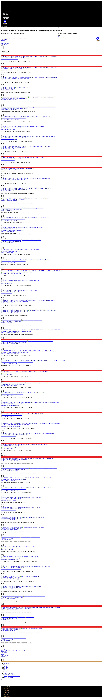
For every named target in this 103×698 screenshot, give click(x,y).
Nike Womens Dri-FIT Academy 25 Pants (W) (11, 273)
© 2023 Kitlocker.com (9, 677)
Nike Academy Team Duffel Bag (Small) (10, 559)
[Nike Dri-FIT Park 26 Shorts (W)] (23, 392)
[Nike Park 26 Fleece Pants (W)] (22, 413)
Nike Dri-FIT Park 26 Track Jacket (8, 190)
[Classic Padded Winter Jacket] (18, 546)
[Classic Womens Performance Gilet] (17, 168)
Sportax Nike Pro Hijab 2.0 (7, 539)
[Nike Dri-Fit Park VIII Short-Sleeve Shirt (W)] (28, 56)
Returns (5, 668)
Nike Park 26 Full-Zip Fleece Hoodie (9, 220)
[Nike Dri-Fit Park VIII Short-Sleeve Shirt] (26, 477)
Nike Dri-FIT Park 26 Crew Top (8, 148)
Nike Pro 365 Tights (5, 619)
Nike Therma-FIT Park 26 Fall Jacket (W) (10, 405)
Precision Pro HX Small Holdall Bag (9, 363)
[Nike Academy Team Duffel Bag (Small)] (20, 556)
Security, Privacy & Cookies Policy (12, 676)
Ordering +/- (61, 36)
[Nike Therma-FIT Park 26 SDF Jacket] (28, 310)
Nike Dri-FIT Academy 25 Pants (8, 262)
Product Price (4, 44)
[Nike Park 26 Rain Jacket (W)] (21, 320)
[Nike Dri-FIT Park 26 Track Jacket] (27, 188)
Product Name (4, 39)
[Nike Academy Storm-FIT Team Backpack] (21, 586)
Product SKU (4, 40)
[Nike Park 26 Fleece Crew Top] (22, 208)
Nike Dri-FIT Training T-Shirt (7, 89)
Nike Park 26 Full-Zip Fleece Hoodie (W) (10, 343)
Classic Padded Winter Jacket (7, 549)
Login (5, 666)
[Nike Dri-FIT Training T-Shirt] (15, 87)
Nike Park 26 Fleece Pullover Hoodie (9, 200)
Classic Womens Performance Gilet (8, 171)
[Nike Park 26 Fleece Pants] (20, 280)
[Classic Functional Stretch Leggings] (21, 628)
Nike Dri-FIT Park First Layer (7, 231)
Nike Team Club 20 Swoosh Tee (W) (9, 385)
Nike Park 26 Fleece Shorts (7, 252)
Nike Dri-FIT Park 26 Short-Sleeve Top (9, 80)
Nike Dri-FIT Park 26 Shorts (7, 242)
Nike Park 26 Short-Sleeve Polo (8, 129)
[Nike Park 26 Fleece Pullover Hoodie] (25, 198)
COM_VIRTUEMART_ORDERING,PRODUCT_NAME (14, 38)
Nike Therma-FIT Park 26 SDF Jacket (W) (10, 426)
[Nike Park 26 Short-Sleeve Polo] (22, 126)
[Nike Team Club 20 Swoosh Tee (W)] (25, 383)
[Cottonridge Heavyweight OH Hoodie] (22, 517)
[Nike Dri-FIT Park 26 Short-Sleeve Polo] (26, 116)
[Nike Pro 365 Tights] (17, 617)
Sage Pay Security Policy (9, 674)
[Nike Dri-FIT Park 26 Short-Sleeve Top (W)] (31, 330)
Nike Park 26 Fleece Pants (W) (7, 416)
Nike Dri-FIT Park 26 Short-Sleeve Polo (9, 119)
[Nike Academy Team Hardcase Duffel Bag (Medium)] (25, 566)
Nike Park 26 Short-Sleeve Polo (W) (9, 374)
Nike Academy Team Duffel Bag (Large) (10, 578)
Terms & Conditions (8, 673)
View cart (6, 669)
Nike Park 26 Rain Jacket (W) (7, 322)
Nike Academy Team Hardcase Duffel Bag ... (11, 569)
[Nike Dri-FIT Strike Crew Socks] (23, 596)
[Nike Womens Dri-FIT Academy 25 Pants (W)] (32, 270)
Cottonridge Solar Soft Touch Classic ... (9, 99)
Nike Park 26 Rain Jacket (6, 293)
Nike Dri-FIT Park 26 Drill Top (8, 181)
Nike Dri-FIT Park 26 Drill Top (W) (9, 436)
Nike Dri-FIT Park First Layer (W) (8, 448)
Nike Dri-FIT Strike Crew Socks (8, 598)
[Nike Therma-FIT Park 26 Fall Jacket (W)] (30, 402)
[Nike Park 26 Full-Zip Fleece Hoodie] (25, 217)
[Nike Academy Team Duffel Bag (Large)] (20, 576)
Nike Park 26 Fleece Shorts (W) (8, 160)
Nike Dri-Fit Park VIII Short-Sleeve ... (9, 59)
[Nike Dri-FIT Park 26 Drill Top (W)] (27, 433)
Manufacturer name (5, 43)
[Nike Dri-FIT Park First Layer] (21, 227)
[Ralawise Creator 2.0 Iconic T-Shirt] (21, 497)
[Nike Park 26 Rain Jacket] (19, 290)
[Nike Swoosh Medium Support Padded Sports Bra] (30, 607)
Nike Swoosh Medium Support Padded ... (10, 609)
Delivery (6, 667)
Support (5, 664)
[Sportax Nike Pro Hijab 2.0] (20, 537)
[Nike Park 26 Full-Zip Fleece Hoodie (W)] (27, 341)
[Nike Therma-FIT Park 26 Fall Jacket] (28, 300)
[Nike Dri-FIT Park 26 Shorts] (21, 240)
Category (3, 41)
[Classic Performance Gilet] (13, 638)
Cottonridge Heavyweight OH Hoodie (9, 519)
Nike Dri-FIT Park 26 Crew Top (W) (9, 139)
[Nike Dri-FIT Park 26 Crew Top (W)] (28, 136)
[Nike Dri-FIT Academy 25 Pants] (25, 259)
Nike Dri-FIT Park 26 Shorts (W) (8, 395)
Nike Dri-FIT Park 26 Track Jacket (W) (9, 470)
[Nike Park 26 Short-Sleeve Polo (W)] (24, 371)
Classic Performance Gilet (6, 640)
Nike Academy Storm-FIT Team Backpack (10, 588)
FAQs (5, 671)
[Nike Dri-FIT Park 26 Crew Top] (25, 146)
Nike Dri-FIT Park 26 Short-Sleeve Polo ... (10, 353)
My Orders (6, 663)
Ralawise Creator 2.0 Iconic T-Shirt (8, 500)
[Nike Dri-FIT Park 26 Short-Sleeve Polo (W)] (28, 350)
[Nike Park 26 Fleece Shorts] (20, 249)
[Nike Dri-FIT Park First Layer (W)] (24, 444)
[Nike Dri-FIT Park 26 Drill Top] (25, 178)
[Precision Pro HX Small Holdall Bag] (33, 360)
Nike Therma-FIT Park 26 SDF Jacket (9, 312)
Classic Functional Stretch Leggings (8, 630)
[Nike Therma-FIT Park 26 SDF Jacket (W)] (30, 423)
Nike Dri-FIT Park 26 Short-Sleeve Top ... (10, 332)
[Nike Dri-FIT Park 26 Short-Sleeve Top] (29, 77)
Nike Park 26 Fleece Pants (6, 283)
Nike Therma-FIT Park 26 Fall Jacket (9, 302)
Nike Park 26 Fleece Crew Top (7, 210)
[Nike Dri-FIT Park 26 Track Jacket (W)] (29, 468)
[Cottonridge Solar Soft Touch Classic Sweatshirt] (28, 97)
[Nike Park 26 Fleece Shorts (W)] (22, 157)
